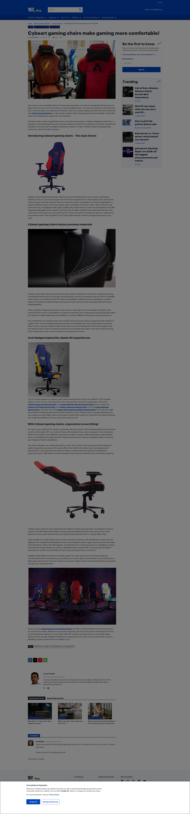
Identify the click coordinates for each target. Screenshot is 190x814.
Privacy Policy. (54, 795)
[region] (95, 797)
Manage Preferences (50, 802)
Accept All (33, 802)
